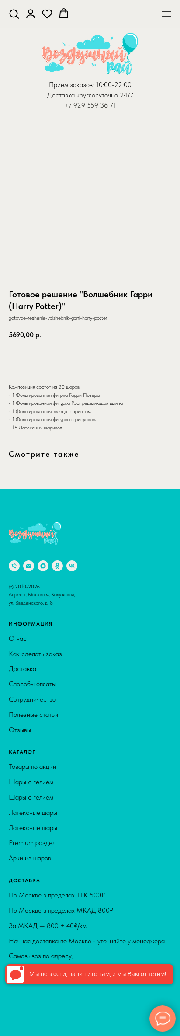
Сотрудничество (32, 699)
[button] (14, 13)
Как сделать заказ (35, 654)
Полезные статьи (33, 714)
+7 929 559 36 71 (90, 105)
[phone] (14, 565)
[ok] (57, 565)
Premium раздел (32, 842)
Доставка (22, 668)
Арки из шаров (30, 858)
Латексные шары (33, 812)
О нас (18, 638)
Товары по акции (32, 766)
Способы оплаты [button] (32, 684)
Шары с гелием (31, 782)
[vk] (71, 565)
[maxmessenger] (43, 565)
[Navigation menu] (166, 14)
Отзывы (20, 730)
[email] (28, 565)
